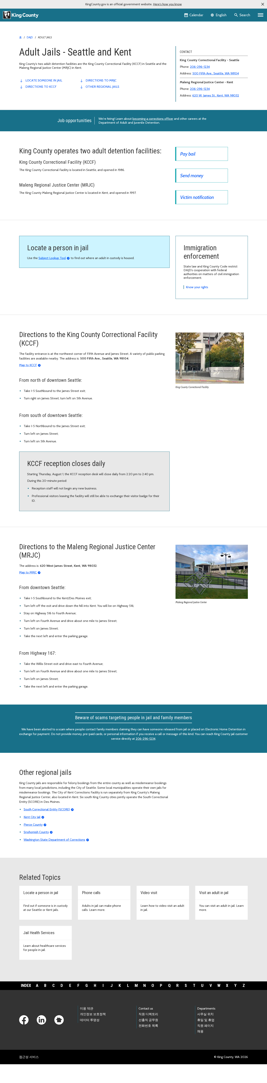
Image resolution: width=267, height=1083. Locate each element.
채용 (200, 1031)
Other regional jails (102, 87)
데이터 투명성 (89, 1020)
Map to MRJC (28, 572)
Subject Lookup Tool (52, 258)
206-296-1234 (200, 67)
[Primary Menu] (260, 15)
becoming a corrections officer (153, 119)
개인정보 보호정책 (93, 1014)
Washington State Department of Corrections (54, 840)
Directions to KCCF (40, 87)
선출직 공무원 (148, 1020)
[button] (262, 4)
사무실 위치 (205, 1014)
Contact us (146, 1008)
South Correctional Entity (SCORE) (47, 809)
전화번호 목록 (148, 1026)
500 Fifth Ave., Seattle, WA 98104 (215, 73)
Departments (206, 1008)
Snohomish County (36, 832)
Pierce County (33, 824)
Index (26, 985)
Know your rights (197, 287)
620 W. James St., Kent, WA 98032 (215, 95)
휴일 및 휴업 (205, 1020)
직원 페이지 (205, 1026)
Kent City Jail (32, 817)
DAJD (30, 37)
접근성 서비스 (29, 1057)
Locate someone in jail (43, 80)
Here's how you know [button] (167, 4)
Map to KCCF (28, 365)
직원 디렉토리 (148, 1014)
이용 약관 (86, 1008)
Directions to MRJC (101, 80)
